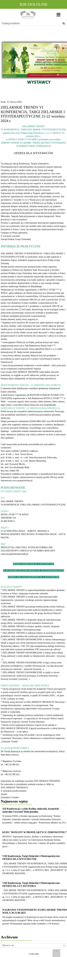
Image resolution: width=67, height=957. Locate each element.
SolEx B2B (34, 954)
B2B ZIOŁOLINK (34, 4)
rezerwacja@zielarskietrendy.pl (14, 554)
